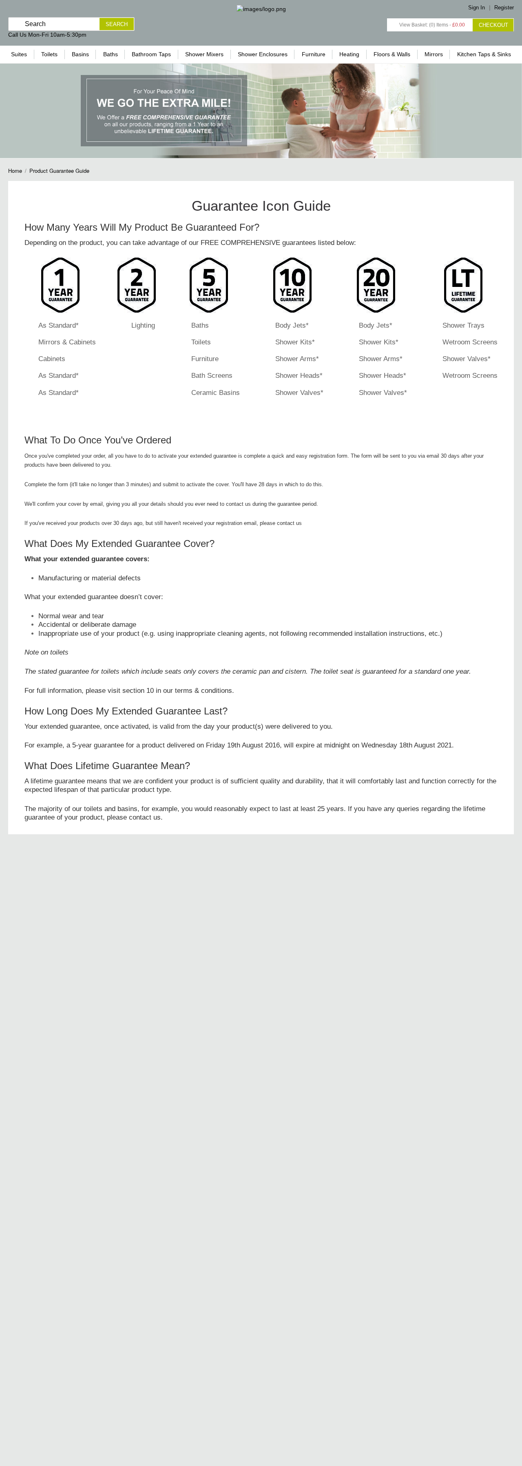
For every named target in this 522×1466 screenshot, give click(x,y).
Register (504, 7)
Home (15, 170)
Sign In (476, 7)
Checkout (493, 25)
